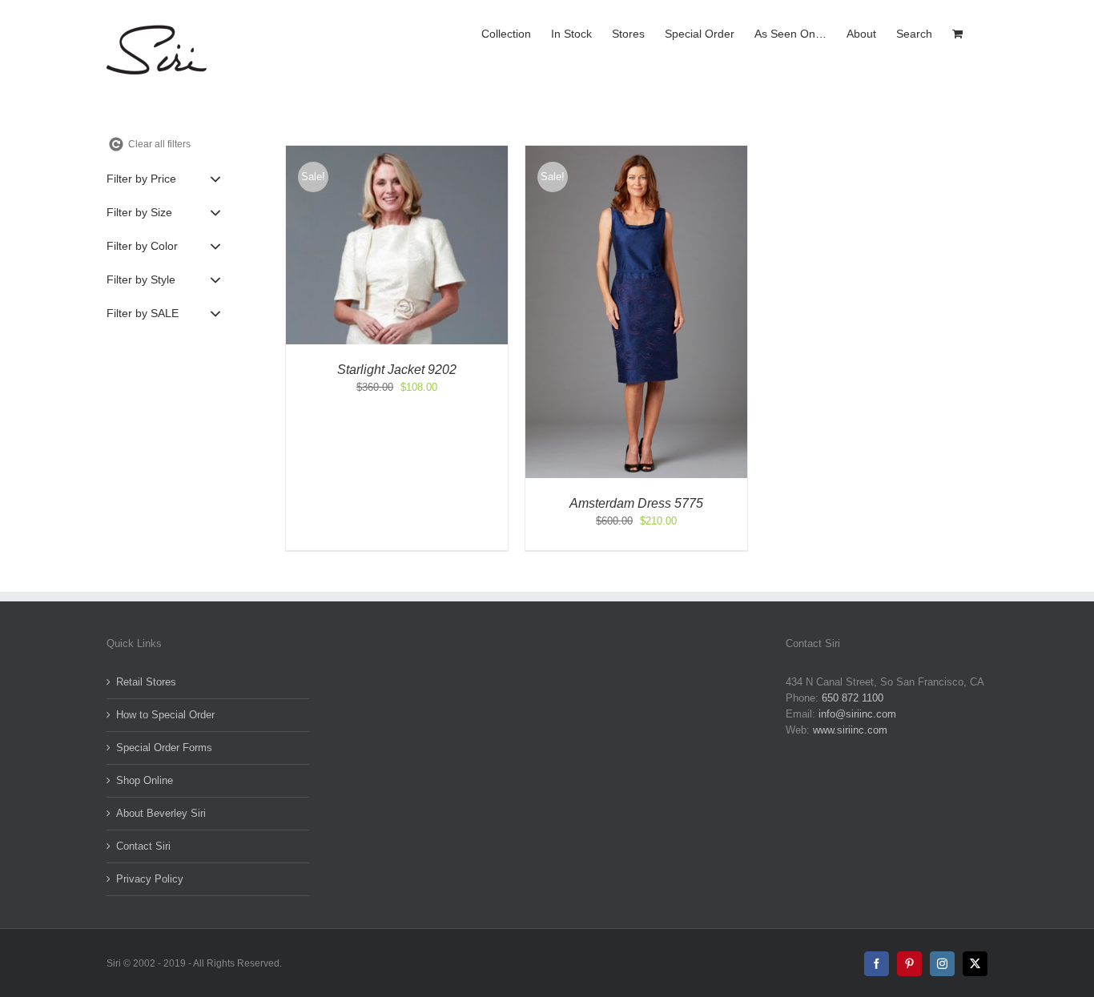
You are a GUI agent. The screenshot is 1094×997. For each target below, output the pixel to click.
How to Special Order (165, 715)
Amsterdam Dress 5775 (636, 503)
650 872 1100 (852, 698)
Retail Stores (146, 682)
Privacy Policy (149, 879)
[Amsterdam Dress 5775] (636, 153)
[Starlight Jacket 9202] (397, 153)
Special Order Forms (164, 748)
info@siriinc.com (857, 714)
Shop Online (144, 780)
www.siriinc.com (850, 730)
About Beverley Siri (161, 813)
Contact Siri (143, 846)
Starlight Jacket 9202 (397, 369)
